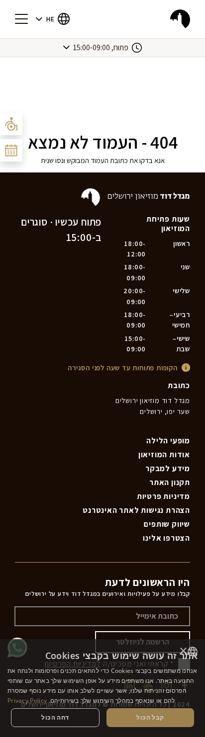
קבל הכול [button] (150, 717)
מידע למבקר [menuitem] (167, 468)
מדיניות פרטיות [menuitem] (163, 496)
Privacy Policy (27, 700)
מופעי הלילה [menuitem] (168, 440)
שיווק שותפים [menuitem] (167, 524)
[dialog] (102, 688)
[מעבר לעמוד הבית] (180, 19)
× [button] (184, 651)
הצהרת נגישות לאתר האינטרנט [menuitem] (136, 510)
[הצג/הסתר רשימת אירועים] (11, 150)
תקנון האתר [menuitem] (169, 482)
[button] (53, 19)
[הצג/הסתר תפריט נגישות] (11, 124)
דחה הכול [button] (55, 717)
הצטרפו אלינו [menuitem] (166, 538)
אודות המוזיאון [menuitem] (164, 454)
